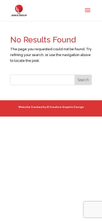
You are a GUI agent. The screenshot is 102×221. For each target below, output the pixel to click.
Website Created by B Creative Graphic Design (51, 107)
